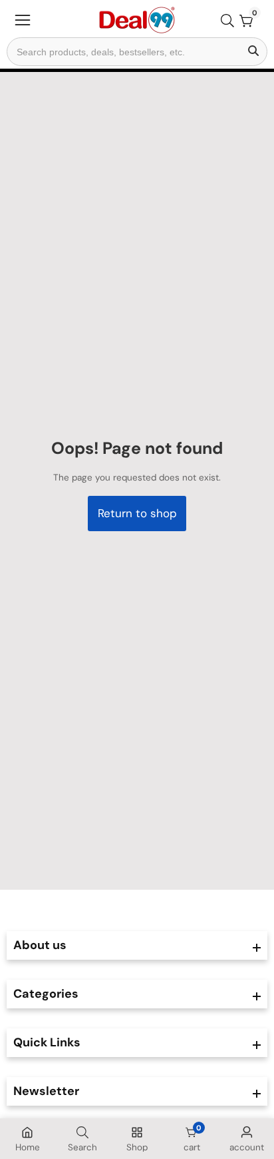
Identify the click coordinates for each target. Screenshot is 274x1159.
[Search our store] (230, 21)
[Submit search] (253, 51)
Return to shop (137, 513)
